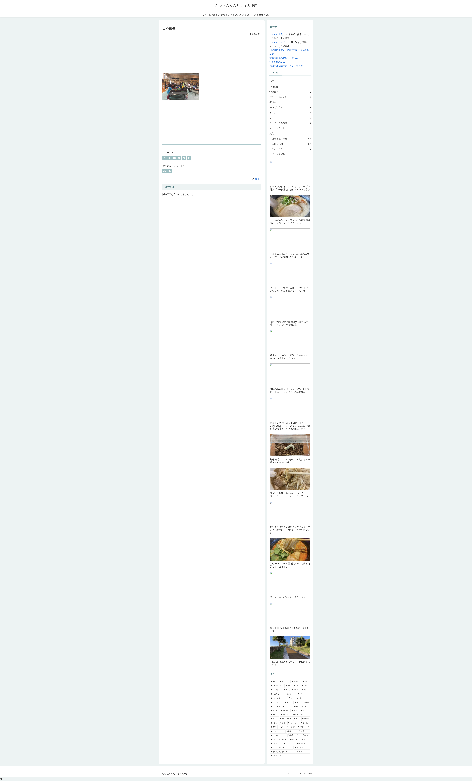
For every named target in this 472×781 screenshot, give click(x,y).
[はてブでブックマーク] (174, 158)
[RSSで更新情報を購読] (169, 171)
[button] (189, 158)
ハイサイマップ (277, 42)
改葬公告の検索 (277, 62)
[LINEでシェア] (184, 158)
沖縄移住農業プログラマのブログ (286, 66)
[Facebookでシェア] (169, 158)
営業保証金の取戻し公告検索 (283, 58)
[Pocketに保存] (179, 158)
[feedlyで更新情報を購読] (164, 171)
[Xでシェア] (164, 158)
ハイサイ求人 (276, 34)
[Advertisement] (211, 54)
